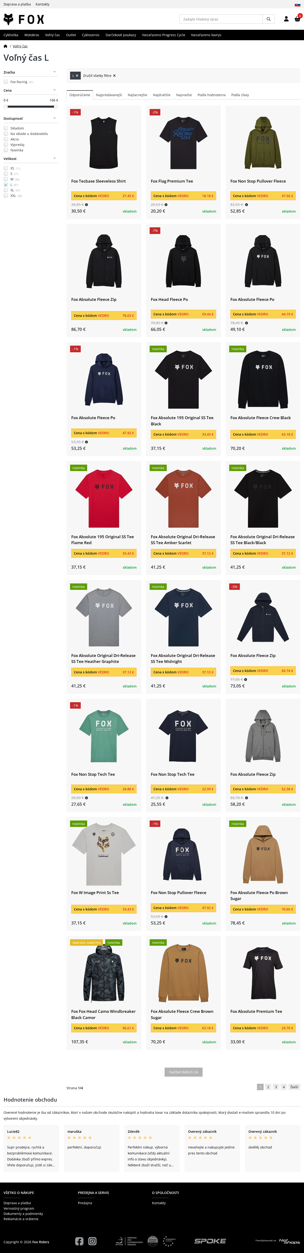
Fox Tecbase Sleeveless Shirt (98, 181)
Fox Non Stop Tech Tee (93, 774)
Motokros (31, 35)
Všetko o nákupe (19, 1192)
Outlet (71, 35)
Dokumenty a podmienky (23, 1213)
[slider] (6, 106)
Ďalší (294, 1087)
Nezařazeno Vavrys (206, 35)
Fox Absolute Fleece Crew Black (260, 417)
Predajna (85, 1203)
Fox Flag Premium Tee (172, 181)
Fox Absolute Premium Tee (256, 1011)
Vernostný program (19, 1208)
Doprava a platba (17, 4)
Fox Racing (21, 82)
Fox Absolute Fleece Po (252, 299)
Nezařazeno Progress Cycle (163, 35)
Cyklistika (11, 35)
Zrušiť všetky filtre (97, 75)
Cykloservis (91, 35)
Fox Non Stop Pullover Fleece (258, 181)
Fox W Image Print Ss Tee (95, 892)
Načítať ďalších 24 (183, 1072)
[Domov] (5, 46)
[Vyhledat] (269, 19)
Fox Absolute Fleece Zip (94, 299)
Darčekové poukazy (121, 35)
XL (15, 190)
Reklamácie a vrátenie (21, 1219)
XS (15, 168)
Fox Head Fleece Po (169, 299)
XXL (16, 195)
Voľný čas (52, 35)
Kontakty (42, 4)
